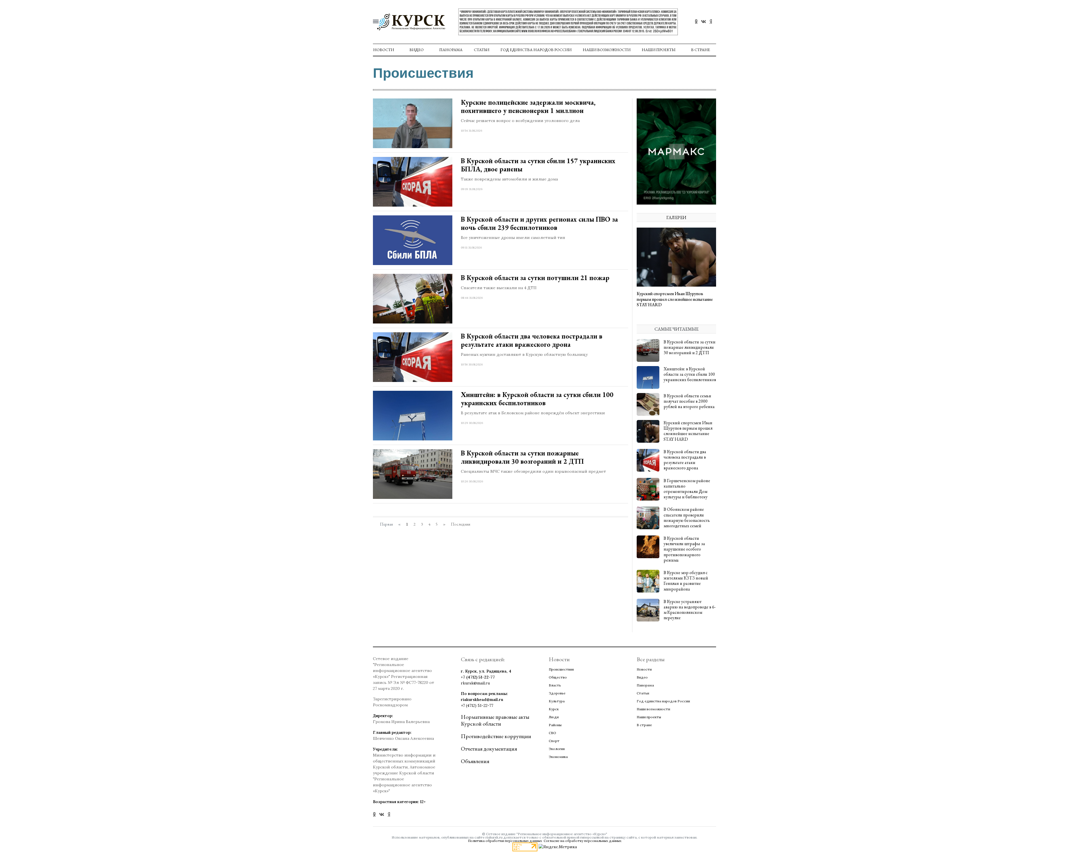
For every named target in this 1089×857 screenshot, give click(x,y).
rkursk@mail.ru (475, 683)
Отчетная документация (489, 748)
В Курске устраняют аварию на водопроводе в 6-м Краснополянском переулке (690, 609)
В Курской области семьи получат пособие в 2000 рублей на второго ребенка (689, 401)
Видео (417, 49)
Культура (557, 701)
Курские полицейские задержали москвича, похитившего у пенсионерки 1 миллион (528, 106)
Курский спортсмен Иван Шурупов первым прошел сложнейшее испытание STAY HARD (675, 299)
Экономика (558, 757)
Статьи (481, 49)
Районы (555, 725)
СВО (552, 733)
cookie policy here (624, 7)
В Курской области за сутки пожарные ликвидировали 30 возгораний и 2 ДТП (522, 457)
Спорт (554, 741)
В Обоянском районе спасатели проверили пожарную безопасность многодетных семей (687, 517)
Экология (557, 749)
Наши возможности (606, 49)
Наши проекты (659, 49)
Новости (383, 49)
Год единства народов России (536, 49)
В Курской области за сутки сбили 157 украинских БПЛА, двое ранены (538, 164)
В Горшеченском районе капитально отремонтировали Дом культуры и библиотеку (687, 489)
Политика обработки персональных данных (505, 841)
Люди (554, 717)
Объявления (475, 761)
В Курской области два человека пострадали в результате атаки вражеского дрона (531, 340)
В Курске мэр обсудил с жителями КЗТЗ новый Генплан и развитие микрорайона (686, 581)
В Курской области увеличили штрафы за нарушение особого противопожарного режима (684, 549)
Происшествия (561, 669)
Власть (555, 685)
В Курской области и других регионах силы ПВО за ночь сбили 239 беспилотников (539, 223)
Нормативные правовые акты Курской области (495, 720)
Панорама (451, 49)
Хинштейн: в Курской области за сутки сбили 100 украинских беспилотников (537, 398)
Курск (554, 709)
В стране (700, 49)
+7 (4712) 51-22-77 (478, 677)
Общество (558, 677)
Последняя (460, 524)
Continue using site (538, 22)
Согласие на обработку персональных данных (582, 841)
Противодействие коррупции (496, 736)
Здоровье (557, 693)
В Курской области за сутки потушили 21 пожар (535, 277)
